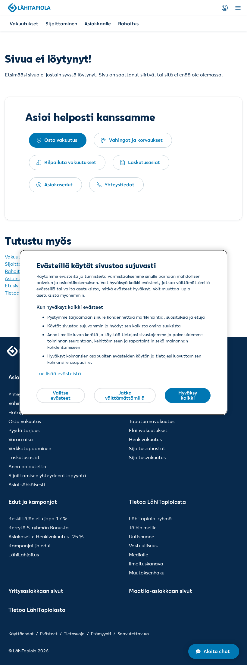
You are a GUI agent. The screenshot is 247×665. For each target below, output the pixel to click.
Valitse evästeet (60, 395)
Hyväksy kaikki (187, 395)
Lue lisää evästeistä (58, 374)
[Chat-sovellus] (213, 651)
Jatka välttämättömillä (125, 395)
